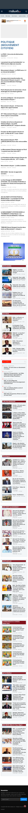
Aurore (2, 117)
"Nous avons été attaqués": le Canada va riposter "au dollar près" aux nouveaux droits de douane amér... (19, 425)
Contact (3, 809)
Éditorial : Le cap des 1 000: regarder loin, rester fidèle (19, 334)
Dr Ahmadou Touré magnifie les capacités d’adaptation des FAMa (19, 327)
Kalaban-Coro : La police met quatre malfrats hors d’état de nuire (19, 294)
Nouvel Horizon (4, 101)
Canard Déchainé (4, 57)
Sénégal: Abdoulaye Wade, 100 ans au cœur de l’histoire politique (19, 714)
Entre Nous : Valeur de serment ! (19, 487)
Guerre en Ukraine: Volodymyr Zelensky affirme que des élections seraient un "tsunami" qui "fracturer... (18, 435)
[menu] (2, 11)
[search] (26, 11)
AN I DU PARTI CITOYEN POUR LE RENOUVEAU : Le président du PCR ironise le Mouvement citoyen (12, 198)
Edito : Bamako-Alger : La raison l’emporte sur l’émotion (19, 350)
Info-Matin (3, 217)
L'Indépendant (3, 187)
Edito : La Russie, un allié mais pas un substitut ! (18, 319)
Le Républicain (3, 65)
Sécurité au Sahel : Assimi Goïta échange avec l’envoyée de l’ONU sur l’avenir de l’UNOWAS (19, 741)
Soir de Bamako (4, 145)
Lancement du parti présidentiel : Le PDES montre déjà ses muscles (12, 63)
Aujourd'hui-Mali (15, 467)
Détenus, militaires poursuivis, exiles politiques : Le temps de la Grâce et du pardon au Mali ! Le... (19, 597)
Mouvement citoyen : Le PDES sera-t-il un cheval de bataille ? (13, 71)
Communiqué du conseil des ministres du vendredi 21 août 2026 (18, 629)
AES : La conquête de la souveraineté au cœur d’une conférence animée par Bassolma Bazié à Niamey (19, 731)
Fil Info (2, 16)
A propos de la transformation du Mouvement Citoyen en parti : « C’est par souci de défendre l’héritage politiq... (13, 80)
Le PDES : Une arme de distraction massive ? (12, 55)
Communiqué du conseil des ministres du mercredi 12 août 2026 (18, 637)
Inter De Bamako (15, 337)
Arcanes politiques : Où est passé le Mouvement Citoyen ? (12, 98)
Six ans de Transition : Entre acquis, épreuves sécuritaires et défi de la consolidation (19, 481)
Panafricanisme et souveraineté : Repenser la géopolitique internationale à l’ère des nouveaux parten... (19, 750)
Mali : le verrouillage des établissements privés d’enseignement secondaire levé (14, 382)
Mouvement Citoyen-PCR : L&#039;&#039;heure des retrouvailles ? (14, 141)
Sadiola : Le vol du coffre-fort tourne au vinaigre (18, 271)
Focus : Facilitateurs (18, 494)
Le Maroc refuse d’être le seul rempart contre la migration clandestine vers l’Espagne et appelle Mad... (19, 415)
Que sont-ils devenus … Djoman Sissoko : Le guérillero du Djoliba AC (19, 532)
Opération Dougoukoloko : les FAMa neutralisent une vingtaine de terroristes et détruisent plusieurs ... (19, 609)
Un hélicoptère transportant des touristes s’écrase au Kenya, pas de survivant (19, 303)
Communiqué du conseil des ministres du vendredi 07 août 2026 (18, 646)
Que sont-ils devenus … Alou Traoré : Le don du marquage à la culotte (19, 540)
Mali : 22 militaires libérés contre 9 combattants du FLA (13, 388)
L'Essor (14, 274)
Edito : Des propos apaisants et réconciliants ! (18, 342)
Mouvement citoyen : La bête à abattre (13, 165)
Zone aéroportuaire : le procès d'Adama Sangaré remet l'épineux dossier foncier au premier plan (19, 567)
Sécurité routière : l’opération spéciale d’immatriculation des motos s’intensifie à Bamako (18, 578)
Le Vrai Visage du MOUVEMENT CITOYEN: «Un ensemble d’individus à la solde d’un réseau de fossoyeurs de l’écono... (13, 182)
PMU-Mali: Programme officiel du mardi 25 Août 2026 (14, 394)
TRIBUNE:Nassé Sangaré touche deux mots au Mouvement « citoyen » (13, 228)
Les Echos (2, 175)
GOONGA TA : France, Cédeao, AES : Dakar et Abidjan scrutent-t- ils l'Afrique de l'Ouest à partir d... (19, 462)
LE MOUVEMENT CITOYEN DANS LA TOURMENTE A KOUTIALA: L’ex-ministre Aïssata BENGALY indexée (13, 213)
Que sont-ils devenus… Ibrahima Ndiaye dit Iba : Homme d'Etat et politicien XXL (19, 549)
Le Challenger (15, 475)
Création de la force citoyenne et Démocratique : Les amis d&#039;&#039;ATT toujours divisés (13, 123)
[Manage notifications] (25, 806)
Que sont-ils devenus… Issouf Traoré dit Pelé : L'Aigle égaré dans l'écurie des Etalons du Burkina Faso (19, 522)
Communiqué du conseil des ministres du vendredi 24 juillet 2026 (18, 662)
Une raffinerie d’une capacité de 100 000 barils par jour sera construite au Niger (18, 760)
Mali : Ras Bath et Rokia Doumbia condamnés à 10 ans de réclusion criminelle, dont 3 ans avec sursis (19, 588)
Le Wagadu (15, 572)
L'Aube (14, 496)
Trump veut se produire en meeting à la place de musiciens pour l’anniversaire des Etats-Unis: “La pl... (19, 705)
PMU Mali (8, 16)
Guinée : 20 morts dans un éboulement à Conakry (14, 368)
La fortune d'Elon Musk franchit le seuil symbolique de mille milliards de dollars (19, 697)
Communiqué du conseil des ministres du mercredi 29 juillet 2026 (18, 654)
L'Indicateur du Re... (4, 85)
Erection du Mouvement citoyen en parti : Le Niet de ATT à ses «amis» (12, 132)
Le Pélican (14, 321)
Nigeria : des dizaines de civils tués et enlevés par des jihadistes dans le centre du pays (19, 445)
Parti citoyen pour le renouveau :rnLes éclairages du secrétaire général (13, 90)
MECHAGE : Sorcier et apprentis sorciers (11, 173)
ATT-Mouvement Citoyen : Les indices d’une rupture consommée (13, 114)
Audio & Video (22, 16)
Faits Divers (14, 16)
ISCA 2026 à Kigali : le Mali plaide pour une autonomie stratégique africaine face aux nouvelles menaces (19, 768)
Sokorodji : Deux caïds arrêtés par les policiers (19, 278)
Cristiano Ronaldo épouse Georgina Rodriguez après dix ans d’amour (19, 679)
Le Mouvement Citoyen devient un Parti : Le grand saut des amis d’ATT (14, 150)
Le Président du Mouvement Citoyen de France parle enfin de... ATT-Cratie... (14, 158)
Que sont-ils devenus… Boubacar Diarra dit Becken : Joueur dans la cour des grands (19, 513)
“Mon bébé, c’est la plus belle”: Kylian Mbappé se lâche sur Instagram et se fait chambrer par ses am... (19, 687)
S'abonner (23, 799)
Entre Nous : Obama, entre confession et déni (18, 472)
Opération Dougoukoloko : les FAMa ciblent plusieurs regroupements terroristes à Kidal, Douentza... (14, 375)
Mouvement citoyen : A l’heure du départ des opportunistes (12, 106)
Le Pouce (2, 93)
